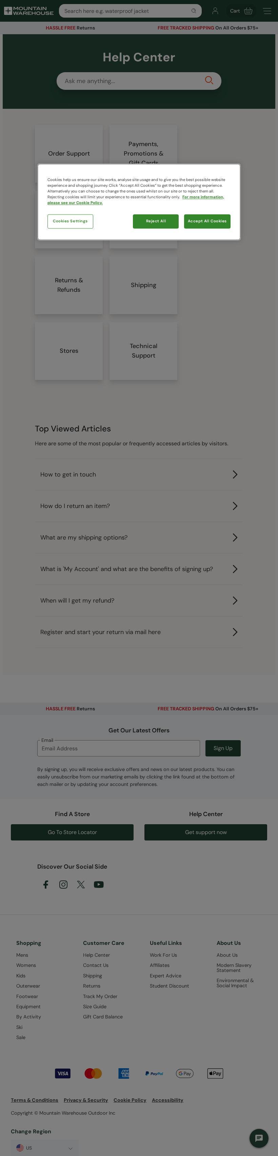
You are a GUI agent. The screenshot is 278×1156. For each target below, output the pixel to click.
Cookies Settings (70, 221)
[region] (139, 201)
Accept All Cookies (207, 221)
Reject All (156, 221)
